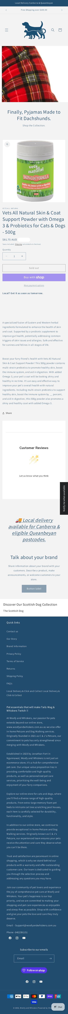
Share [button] (9, 413)
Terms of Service (15, 661)
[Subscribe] (50, 958)
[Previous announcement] (6, 10)
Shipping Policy (15, 676)
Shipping (18, 244)
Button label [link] (34, 588)
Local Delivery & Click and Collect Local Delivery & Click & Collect (33, 693)
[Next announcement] (62, 10)
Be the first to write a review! (34, 484)
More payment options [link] (34, 285)
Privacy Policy (14, 653)
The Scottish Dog (13, 611)
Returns (11, 668)
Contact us (12, 631)
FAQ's (9, 683)
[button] (6, 30)
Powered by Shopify (46, 1008)
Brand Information (17, 646)
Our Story (12, 638)
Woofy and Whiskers (29, 1008)
